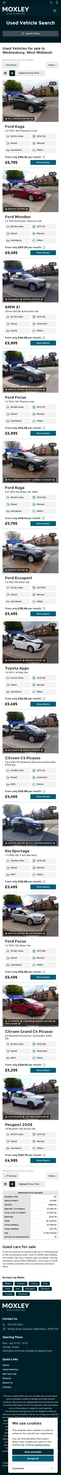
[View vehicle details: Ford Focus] (30, 372)
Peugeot (30, 1288)
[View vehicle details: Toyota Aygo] (30, 642)
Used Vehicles (10, 1369)
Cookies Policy (42, 1444)
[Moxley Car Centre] (4, 2)
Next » (52, 65)
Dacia (34, 1283)
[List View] (12, 73)
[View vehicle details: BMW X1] (30, 281)
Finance (7, 1378)
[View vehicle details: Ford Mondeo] (30, 191)
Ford (7, 1288)
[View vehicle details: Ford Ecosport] (30, 552)
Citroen (21, 1283)
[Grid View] (5, 73)
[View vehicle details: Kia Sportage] (30, 825)
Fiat (45, 1283)
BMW (8, 1283)
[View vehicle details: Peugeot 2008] (30, 1099)
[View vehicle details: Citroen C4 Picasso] (30, 732)
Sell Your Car (10, 1373)
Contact (7, 1387)
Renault (45, 1288)
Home (6, 1365)
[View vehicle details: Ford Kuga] (30, 101)
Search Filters (33, 33)
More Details (43, 162)
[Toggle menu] (54, 10)
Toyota (8, 1294)
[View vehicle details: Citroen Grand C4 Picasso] (30, 1006)
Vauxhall (22, 1294)
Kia (18, 1288)
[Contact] (51, 2)
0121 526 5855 (15, 1324)
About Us (8, 1382)
